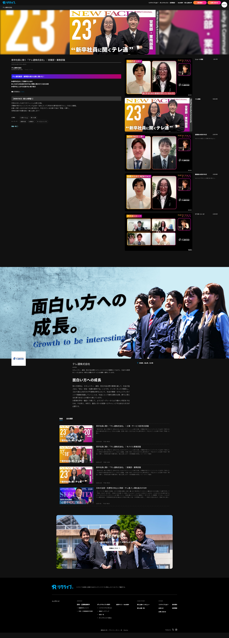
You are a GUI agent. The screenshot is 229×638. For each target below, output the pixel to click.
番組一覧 (13, 126)
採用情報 (174, 608)
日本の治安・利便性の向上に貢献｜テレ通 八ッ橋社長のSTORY (121, 488)
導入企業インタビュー (143, 604)
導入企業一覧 (141, 608)
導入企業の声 (188, 3)
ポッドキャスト (164, 3)
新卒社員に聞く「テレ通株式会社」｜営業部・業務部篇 (118, 467)
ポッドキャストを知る (105, 618)
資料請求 (199, 3)
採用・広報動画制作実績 (85, 611)
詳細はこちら (113, 548)
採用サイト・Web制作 (122, 604)
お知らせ (161, 608)
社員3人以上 (24, 117)
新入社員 (33, 117)
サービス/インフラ (42, 121)
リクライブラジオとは (105, 608)
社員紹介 (31, 121)
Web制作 (180, 3)
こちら (22, 92)
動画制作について (84, 608)
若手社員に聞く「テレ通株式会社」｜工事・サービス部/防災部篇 (122, 426)
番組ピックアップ (104, 611)
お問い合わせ (214, 3)
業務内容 (23, 121)
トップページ (55, 601)
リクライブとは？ (153, 3)
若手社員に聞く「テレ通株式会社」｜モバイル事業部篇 (118, 446)
